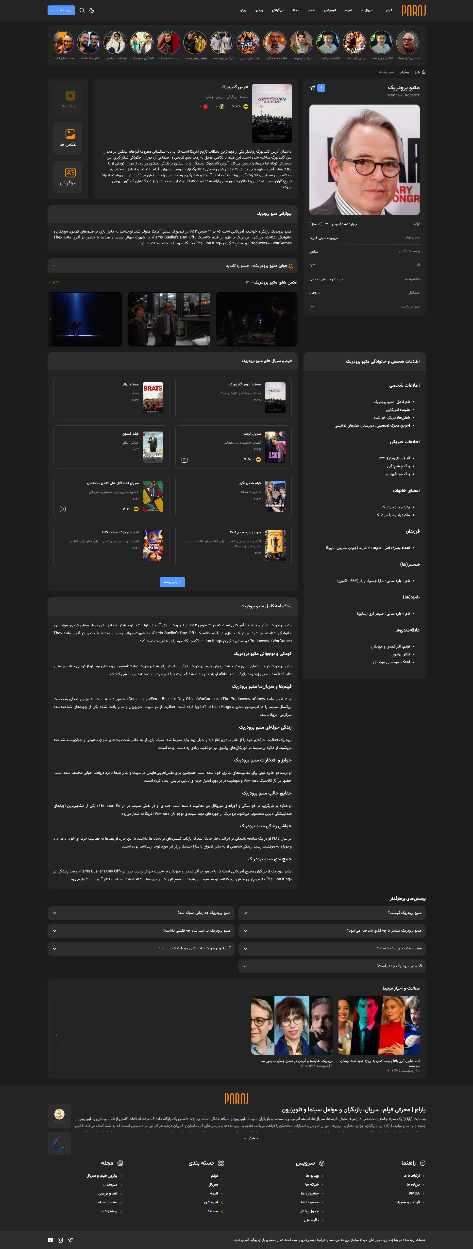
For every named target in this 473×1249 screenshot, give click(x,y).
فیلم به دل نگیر (250, 483)
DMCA (414, 1194)
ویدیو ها (312, 1176)
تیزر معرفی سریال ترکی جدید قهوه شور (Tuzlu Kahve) (248, 58)
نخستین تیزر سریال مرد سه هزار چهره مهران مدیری (408, 58)
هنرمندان (110, 1185)
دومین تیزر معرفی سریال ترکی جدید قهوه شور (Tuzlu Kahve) (355, 58)
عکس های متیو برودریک (272, 282)
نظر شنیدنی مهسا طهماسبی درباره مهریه (302, 58)
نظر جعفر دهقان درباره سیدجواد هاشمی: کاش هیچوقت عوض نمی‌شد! (275, 58)
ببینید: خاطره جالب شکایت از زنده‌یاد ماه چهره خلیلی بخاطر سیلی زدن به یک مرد (169, 58)
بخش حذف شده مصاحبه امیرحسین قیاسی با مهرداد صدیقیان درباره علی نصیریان (89, 58)
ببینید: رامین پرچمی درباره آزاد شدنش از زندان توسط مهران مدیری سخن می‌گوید (195, 58)
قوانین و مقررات (407, 1203)
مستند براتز (130, 384)
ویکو (243, 10)
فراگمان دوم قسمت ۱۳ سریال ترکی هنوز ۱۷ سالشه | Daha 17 (382, 58)
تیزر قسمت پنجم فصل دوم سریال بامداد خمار (115, 58)
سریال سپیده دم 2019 (245, 532)
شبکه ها (312, 1185)
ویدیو (259, 10)
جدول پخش (309, 1211)
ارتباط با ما (412, 1176)
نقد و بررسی (107, 1194)
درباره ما (413, 1185)
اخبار (311, 10)
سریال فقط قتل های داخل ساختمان (113, 483)
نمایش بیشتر (172, 582)
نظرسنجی (311, 1220)
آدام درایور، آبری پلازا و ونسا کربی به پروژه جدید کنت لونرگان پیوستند (380, 1063)
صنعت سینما (107, 1203)
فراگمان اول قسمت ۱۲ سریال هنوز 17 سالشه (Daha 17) (222, 58)
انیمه (348, 10)
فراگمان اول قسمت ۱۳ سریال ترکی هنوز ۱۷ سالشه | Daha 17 (328, 58)
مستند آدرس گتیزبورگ (245, 384)
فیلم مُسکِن (130, 434)
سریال (369, 10)
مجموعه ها (310, 1203)
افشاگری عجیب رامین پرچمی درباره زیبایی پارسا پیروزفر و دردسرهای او (142, 58)
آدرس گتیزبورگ (234, 87)
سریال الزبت (252, 434)
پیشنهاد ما (109, 1211)
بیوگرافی (278, 10)
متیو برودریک (386, 72)
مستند (212, 1211)
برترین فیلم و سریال (101, 1176)
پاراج (417, 72)
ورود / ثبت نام (61, 10)
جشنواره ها (310, 1194)
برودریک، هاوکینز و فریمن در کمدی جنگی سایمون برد (297, 1061)
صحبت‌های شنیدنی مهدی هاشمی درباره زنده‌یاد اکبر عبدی (62, 58)
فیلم (389, 10)
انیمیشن (330, 10)
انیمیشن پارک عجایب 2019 (120, 532)
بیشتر (57, 283)
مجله (296, 10)
